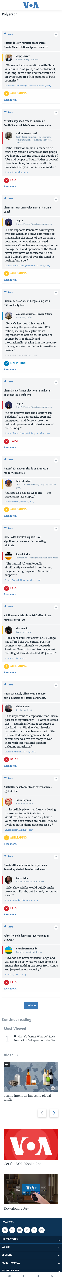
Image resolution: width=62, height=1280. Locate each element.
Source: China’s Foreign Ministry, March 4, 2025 (27, 433)
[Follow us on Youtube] (20, 1230)
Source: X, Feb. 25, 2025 (16, 658)
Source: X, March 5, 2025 (16, 172)
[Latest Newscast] (9, 1276)
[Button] (8, 35)
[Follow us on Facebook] (5, 1230)
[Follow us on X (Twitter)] (12, 1230)
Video (9, 1055)
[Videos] (24, 1276)
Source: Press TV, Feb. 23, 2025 (19, 830)
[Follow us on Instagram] (27, 1230)
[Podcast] (41, 1230)
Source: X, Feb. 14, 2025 (15, 974)
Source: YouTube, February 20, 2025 (21, 900)
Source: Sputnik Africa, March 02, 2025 (23, 580)
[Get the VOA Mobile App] (31, 1144)
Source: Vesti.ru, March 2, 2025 (19, 502)
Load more (31, 1005)
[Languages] (38, 1276)
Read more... (10, 99)
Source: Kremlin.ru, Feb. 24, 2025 (20, 752)
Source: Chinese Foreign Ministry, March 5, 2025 (27, 265)
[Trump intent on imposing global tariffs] (31, 1077)
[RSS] (34, 1230)
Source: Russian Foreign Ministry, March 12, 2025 (28, 86)
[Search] (52, 1276)
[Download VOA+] (31, 1189)
